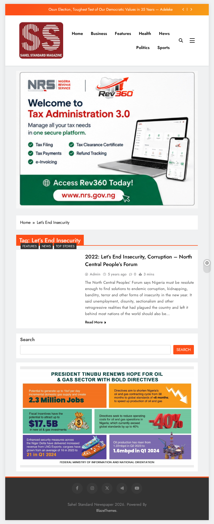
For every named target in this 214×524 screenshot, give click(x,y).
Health (145, 33)
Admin (95, 274)
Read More (94, 322)
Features (123, 33)
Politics (143, 48)
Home (77, 33)
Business (99, 33)
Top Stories (65, 246)
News (164, 33)
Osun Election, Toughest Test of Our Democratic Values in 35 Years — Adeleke (111, 9)
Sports (163, 48)
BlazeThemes (106, 510)
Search (27, 339)
